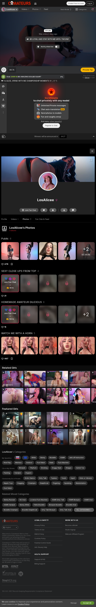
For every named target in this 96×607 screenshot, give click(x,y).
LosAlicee (7, 452)
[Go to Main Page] (19, 3)
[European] (25, 458)
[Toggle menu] (3, 3)
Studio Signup (70, 530)
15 (5, 327)
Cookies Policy (40, 538)
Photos (36, 9)
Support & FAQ (39, 559)
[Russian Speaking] (17, 458)
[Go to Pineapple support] (21, 573)
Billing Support (39, 564)
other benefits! (56, 121)
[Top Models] (35, 3)
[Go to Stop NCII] (9, 580)
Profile (4, 219)
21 (5, 296)
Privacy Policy (39, 525)
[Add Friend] (64, 210)
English (8, 527)
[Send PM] (73, 210)
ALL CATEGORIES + (83, 510)
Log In (90, 3)
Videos (25, 9)
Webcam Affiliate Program (74, 534)
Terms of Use (39, 530)
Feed (46, 9)
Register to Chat (51, 125)
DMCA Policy (39, 534)
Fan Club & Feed (42, 219)
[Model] (92, 151)
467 (6, 359)
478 (6, 264)
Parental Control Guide (42, 543)
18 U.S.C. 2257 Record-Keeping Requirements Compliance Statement (27, 591)
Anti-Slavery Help (40, 547)
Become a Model (71, 525)
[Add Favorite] (3, 69)
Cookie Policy (23, 604)
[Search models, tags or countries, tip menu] (92, 9)
